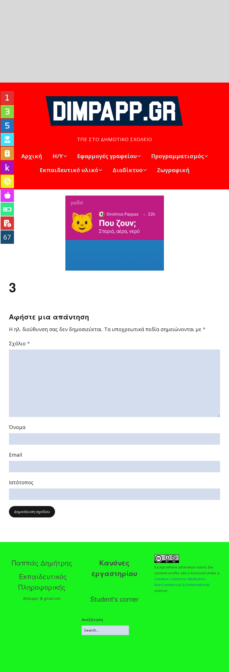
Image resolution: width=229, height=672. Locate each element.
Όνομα (17, 427)
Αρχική (31, 156)
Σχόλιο (19, 343)
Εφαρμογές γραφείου (107, 156)
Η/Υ (58, 156)
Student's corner (114, 599)
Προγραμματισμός (177, 156)
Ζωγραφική (173, 170)
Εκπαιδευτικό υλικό (69, 170)
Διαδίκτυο (128, 170)
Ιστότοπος (21, 482)
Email (15, 454)
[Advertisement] (114, 41)
